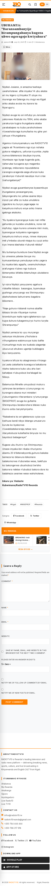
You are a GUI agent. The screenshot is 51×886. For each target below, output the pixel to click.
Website (5, 636)
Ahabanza (6, 783)
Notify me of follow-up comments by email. (24, 683)
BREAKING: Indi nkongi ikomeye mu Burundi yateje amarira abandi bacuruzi (22, 538)
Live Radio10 (7, 800)
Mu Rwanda (6, 787)
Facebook (19, 516)
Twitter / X (22, 840)
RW (42, 4)
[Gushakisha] (29, 4)
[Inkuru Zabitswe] (35, 4)
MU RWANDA (7, 20)
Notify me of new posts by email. (18, 693)
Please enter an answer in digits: (18, 660)
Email (4, 622)
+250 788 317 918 (12, 828)
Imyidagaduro (7, 797)
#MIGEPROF (25, 504)
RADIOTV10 (13, 882)
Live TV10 (6, 804)
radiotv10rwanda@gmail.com (17, 819)
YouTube (36, 840)
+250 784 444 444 (13, 823)
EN (47, 4)
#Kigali (13, 504)
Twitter (36, 516)
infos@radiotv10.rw (13, 815)
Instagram (8, 847)
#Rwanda (38, 504)
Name (4, 608)
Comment (7, 581)
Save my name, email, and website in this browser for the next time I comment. (26, 651)
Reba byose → (25, 549)
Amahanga (6, 790)
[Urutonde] (4, 4)
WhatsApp (11, 522)
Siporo (4, 794)
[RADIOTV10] (16, 4)
